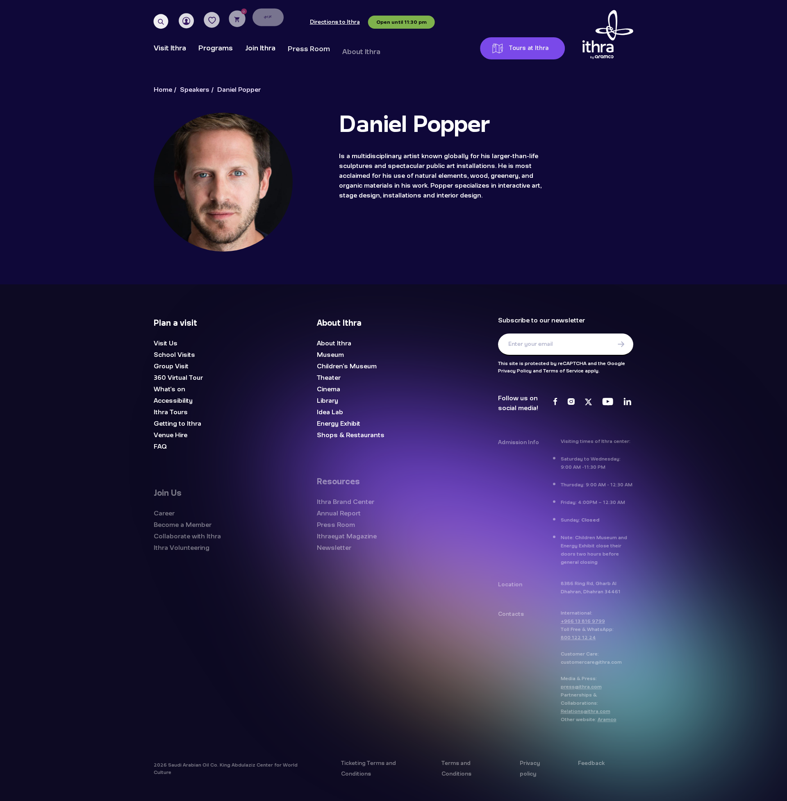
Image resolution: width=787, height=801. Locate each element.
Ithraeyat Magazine (347, 536)
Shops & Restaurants (350, 435)
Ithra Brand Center (345, 501)
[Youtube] (607, 402)
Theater (329, 377)
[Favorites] (212, 20)
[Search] (161, 21)
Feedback (591, 763)
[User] (186, 21)
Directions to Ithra (334, 22)
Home (163, 90)
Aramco (607, 719)
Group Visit (171, 366)
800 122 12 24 (578, 637)
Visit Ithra (170, 48)
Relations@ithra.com (585, 711)
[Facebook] (555, 402)
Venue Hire (170, 435)
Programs (215, 48)
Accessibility (173, 400)
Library (327, 400)
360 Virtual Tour (178, 377)
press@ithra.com (581, 686)
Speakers (194, 90)
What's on (169, 389)
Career (164, 513)
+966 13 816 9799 (583, 621)
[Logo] (607, 34)
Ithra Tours (171, 412)
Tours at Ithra (528, 48)
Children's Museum (347, 366)
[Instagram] (571, 402)
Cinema (328, 389)
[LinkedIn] (627, 402)
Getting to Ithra (177, 423)
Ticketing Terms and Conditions (368, 768)
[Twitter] (588, 402)
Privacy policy (530, 768)
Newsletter (334, 547)
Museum (330, 355)
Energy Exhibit (338, 423)
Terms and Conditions (456, 768)
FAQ (160, 446)
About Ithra (361, 50)
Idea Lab (330, 412)
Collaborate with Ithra (187, 536)
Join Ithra (260, 48)
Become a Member (425, 55)
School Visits (174, 355)
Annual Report (339, 513)
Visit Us (165, 343)
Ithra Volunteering (181, 547)
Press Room (309, 48)
